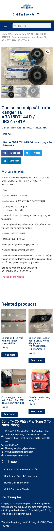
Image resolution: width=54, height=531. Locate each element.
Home (4, 34)
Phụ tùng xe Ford (17, 34)
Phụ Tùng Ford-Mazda (12, 276)
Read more (9, 354)
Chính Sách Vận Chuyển (16, 489)
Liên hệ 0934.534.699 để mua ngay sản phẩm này (26, 144)
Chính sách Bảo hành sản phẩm (21, 469)
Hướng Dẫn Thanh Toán (16, 482)
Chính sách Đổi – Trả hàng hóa (20, 476)
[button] (5, 25)
